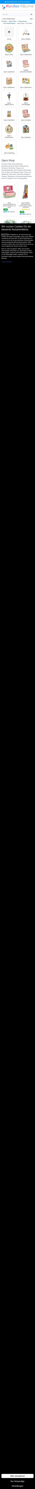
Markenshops (22, 21)
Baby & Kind (12, 21)
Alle (31, 19)
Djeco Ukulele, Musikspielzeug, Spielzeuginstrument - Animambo (25, 205)
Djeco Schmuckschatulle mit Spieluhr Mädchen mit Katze (9, 205)
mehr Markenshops (9, 23)
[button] (14, 184)
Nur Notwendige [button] (17, 1481)
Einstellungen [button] (17, 1486)
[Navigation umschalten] (2, 6)
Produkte (4, 21)
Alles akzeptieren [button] (17, 1476)
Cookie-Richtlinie (7, 261)
